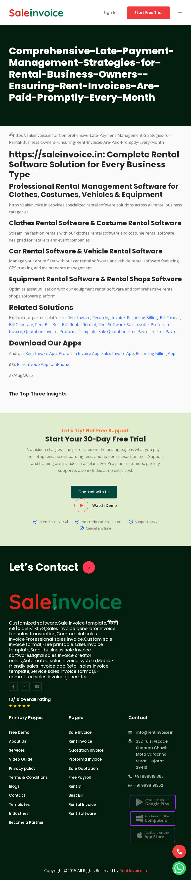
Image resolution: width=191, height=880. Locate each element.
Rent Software (111, 324)
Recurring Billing (142, 317)
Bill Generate (21, 324)
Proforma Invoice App (79, 353)
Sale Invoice (138, 324)
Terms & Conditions (28, 777)
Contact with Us (94, 491)
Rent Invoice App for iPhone (43, 364)
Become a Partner (26, 822)
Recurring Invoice (108, 317)
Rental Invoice (82, 804)
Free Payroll (167, 331)
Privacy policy (22, 768)
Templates (19, 804)
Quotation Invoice (40, 331)
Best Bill (60, 324)
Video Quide (20, 759)
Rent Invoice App (41, 353)
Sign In (109, 12)
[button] (180, 12)
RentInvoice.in (133, 870)
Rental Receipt (83, 324)
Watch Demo (104, 505)
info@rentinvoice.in (155, 732)
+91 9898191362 (148, 776)
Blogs (14, 786)
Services (17, 750)
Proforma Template (77, 331)
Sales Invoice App (117, 353)
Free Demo (19, 732)
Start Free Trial (148, 12)
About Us (17, 741)
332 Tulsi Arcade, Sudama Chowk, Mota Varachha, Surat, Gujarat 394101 (152, 754)
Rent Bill (42, 324)
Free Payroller (141, 331)
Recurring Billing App (155, 353)
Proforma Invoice (85, 759)
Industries (19, 813)
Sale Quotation (112, 331)
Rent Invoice (78, 317)
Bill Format (170, 317)
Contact (17, 795)
